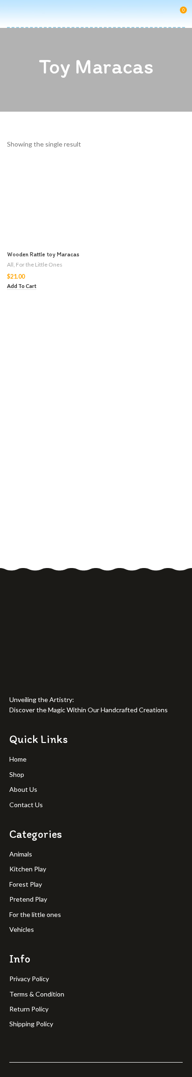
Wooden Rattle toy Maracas (43, 254)
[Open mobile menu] (10, 13)
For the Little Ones (39, 264)
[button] (21, 286)
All (10, 264)
